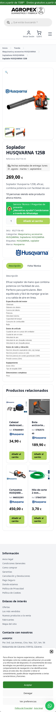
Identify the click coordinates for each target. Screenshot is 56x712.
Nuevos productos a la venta (16, 615)
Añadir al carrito (33, 221)
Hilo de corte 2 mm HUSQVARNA (39, 491)
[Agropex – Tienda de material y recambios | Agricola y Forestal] (28, 10)
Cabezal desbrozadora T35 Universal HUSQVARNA (16, 424)
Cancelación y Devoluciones (16, 576)
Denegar (28, 693)
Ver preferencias (28, 701)
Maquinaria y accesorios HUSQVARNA (19, 51)
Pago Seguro (8, 580)
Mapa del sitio (9, 623)
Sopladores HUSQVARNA (13, 55)
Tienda (17, 48)
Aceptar (28, 684)
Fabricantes (8, 619)
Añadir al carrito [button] (16, 455)
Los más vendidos (11, 611)
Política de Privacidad (23, 708)
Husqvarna (19, 244)
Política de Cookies (11, 592)
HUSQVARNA (23, 240)
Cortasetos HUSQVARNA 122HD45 (16, 491)
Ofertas (6, 607)
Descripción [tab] (15, 265)
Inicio (4, 48)
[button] (51, 651)
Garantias (7, 571)
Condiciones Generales (13, 563)
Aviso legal (38, 708)
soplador (34, 240)
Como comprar (9, 567)
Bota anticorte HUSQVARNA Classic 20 (39, 424)
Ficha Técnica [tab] (34, 265)
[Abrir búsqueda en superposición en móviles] (28, 22)
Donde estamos (10, 584)
